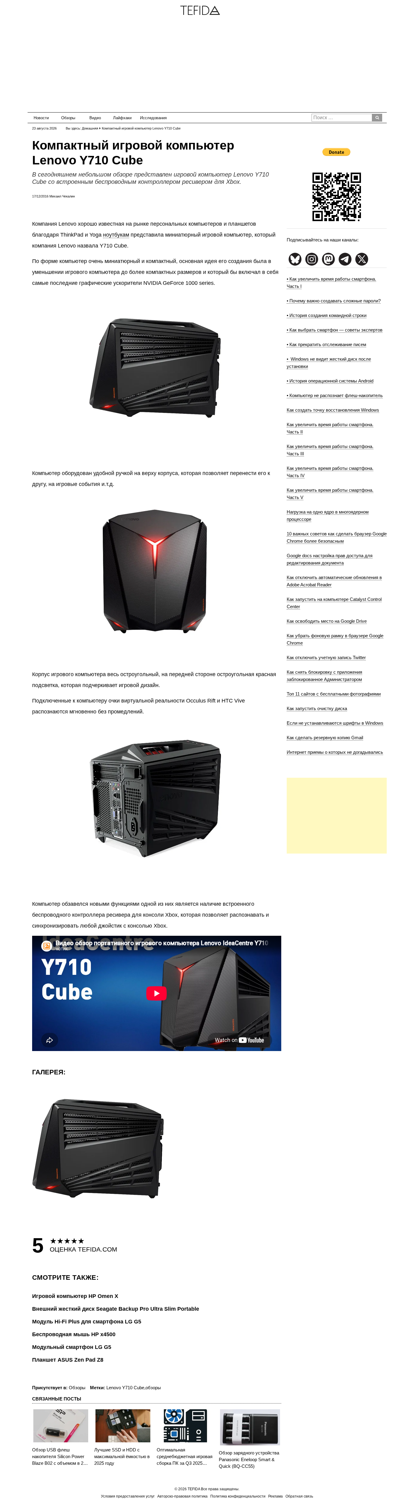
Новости (41, 118)
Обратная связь (299, 1496)
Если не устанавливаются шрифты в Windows (335, 723)
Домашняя (90, 128)
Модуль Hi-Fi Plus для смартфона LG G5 (86, 1322)
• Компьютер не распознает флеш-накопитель (335, 395)
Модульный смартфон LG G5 (71, 1347)
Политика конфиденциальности (237, 1496)
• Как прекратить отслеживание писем (326, 344)
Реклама (275, 1496)
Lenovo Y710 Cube (125, 1387)
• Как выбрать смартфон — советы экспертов (334, 329)
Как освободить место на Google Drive (327, 621)
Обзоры (68, 118)
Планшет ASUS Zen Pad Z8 (67, 1360)
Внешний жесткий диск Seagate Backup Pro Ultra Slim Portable (115, 1309)
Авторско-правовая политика (182, 1496)
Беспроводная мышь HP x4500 (73, 1334)
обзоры (153, 1387)
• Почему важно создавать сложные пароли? (334, 300)
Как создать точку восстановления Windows (333, 410)
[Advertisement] (207, 66)
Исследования (151, 118)
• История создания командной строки (326, 315)
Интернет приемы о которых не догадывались (335, 752)
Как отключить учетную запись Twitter (326, 657)
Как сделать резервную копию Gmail (325, 737)
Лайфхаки (122, 118)
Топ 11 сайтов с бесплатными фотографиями (334, 693)
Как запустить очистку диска (317, 708)
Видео (95, 118)
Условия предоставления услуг (128, 1496)
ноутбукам (116, 235)
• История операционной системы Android (330, 380)
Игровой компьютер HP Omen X (75, 1296)
